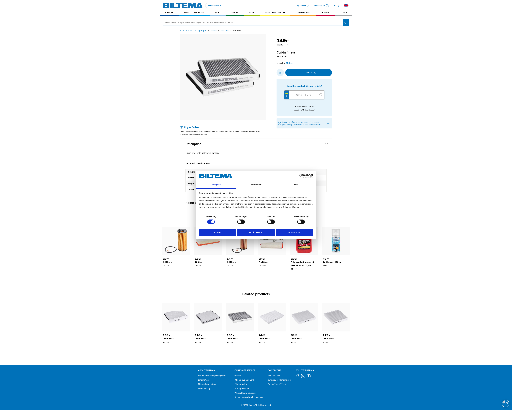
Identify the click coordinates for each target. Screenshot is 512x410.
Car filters (213, 30)
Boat (217, 12)
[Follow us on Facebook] (297, 376)
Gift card (238, 375)
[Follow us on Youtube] (309, 377)
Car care (325, 12)
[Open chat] (505, 403)
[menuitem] (169, 13)
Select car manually (304, 109)
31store (289, 63)
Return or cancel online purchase (249, 397)
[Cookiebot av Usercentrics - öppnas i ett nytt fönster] (301, 176)
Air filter (199, 262)
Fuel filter (263, 262)
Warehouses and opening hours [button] (212, 375)
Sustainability (204, 388)
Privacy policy (241, 384)
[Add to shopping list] (280, 72)
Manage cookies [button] (242, 388)
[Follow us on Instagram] (303, 376)
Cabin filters (224, 30)
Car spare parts (201, 30)
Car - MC (169, 12)
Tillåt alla (294, 232)
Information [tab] (256, 184)
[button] (347, 5)
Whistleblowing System (245, 392)
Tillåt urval (256, 232)
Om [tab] (296, 184)
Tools (344, 12)
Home (252, 12)
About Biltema (206, 370)
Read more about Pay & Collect (192, 135)
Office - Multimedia (275, 12)
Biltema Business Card (244, 379)
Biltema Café (203, 379)
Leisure (234, 12)
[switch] (241, 222)
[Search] (346, 22)
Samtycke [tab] (216, 184)
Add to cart (307, 72)
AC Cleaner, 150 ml (332, 262)
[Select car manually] (328, 123)
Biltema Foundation (207, 384)
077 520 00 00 (274, 375)
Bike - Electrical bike (194, 12)
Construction (303, 12)
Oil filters (167, 262)
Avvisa (217, 232)
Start (182, 30)
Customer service (245, 370)
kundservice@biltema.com (279, 379)
